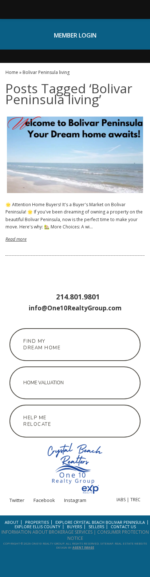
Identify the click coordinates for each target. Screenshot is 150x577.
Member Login (75, 35)
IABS (121, 499)
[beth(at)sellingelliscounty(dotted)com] (133, 9)
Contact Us (123, 527)
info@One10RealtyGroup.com (75, 308)
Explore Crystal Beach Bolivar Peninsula (100, 522)
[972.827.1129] (75, 9)
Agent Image (83, 547)
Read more (16, 239)
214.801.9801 (78, 297)
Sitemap (106, 543)
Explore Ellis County (37, 527)
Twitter (61, 45)
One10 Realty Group (48, 543)
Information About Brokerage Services (46, 532)
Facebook (75, 45)
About (12, 522)
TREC (135, 499)
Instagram (88, 45)
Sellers (96, 527)
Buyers (74, 527)
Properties (37, 522)
